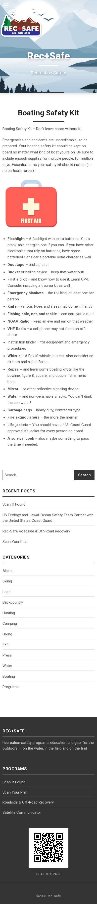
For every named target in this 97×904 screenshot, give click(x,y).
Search (84, 475)
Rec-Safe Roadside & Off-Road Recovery (36, 531)
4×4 (5, 644)
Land (6, 592)
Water (7, 666)
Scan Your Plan (14, 541)
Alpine (7, 571)
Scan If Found (13, 504)
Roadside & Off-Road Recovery (28, 802)
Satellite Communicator (21, 812)
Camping (9, 623)
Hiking (7, 634)
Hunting (8, 613)
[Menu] (5, 5)
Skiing (7, 581)
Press (7, 655)
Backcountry (12, 602)
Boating (8, 676)
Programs (10, 687)
